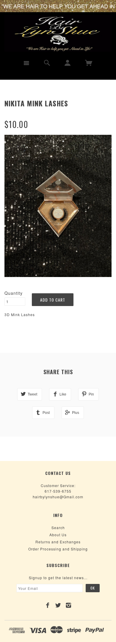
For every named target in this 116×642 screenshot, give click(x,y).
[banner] (58, 33)
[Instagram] (68, 605)
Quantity (13, 293)
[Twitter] (58, 605)
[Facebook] (48, 605)
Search (58, 527)
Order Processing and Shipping (58, 548)
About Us (58, 534)
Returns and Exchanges (58, 541)
